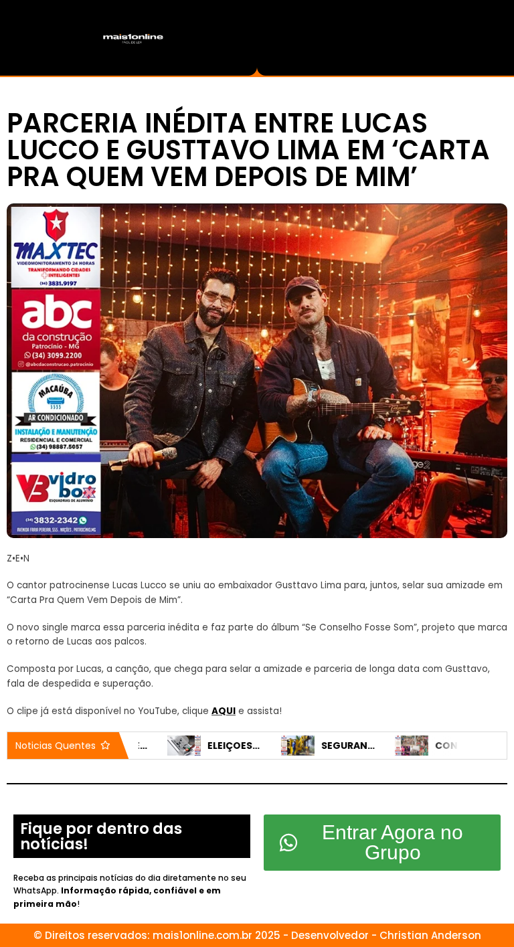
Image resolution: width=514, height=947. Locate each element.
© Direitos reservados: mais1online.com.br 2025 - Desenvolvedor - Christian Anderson (257, 935)
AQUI (223, 711)
